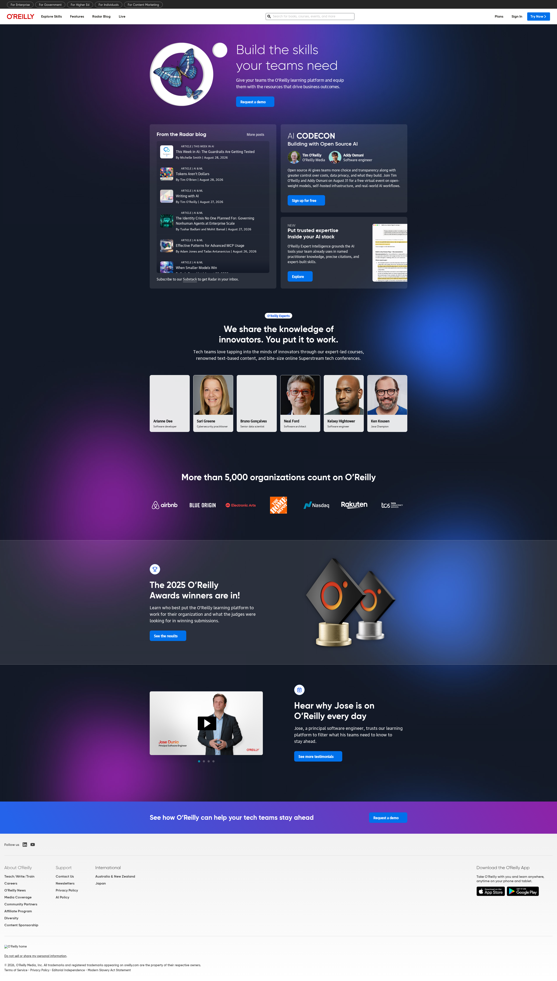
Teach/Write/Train (19, 876)
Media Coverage (18, 897)
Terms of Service (15, 970)
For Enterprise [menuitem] (20, 5)
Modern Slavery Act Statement (109, 970)
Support (64, 867)
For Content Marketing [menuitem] (143, 5)
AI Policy (62, 897)
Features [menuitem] (77, 16)
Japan (100, 883)
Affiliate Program (18, 911)
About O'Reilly (18, 867)
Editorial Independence (68, 970)
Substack (190, 279)
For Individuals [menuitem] (109, 5)
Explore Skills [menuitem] (51, 16)
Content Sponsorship (21, 925)
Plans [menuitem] (499, 16)
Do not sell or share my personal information (35, 956)
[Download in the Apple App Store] (490, 895)
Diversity (11, 918)
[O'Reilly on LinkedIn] (25, 844)
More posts (255, 134)
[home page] (20, 16)
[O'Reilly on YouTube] (32, 844)
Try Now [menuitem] (536, 16)
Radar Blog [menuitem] (101, 16)
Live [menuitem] (122, 16)
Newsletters (65, 883)
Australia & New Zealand (115, 876)
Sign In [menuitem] (517, 16)
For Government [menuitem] (50, 5)
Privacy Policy (67, 890)
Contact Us (65, 876)
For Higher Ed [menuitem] (80, 5)
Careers (10, 883)
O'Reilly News (15, 890)
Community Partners (20, 904)
